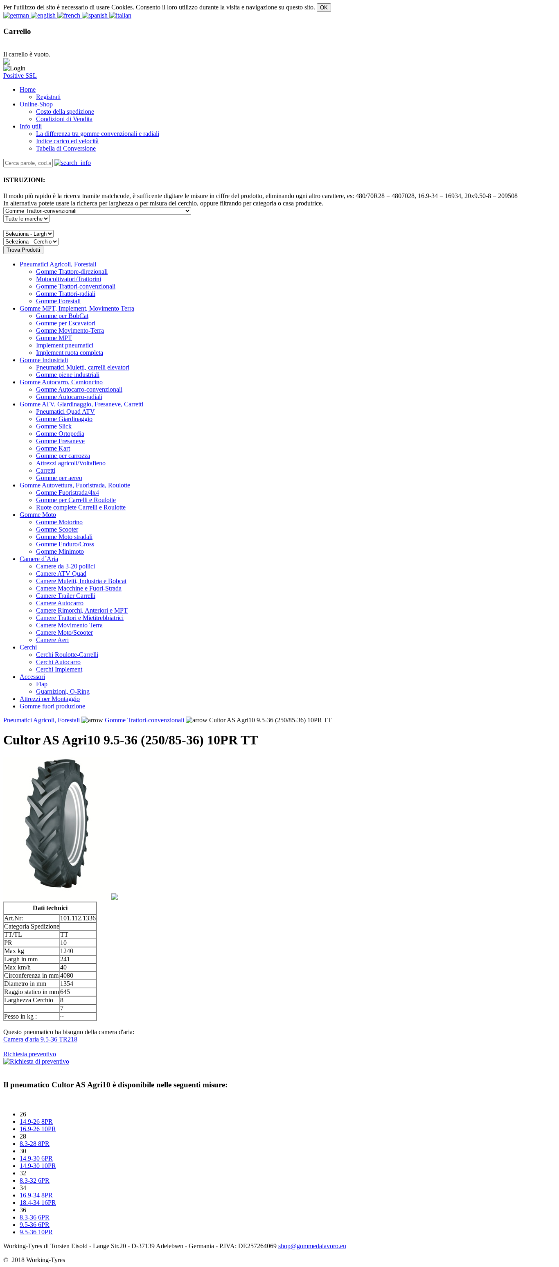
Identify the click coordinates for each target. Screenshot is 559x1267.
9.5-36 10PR (36, 1232)
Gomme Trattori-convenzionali (144, 720)
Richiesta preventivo (29, 1054)
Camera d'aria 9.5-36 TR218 (40, 1039)
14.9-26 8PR (36, 1121)
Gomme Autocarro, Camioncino (61, 382)
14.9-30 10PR (38, 1165)
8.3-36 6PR (35, 1217)
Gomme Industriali (44, 359)
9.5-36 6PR (35, 1224)
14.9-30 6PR (36, 1158)
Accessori (32, 676)
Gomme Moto (38, 514)
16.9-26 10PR (38, 1128)
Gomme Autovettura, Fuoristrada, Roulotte (75, 485)
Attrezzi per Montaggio (50, 698)
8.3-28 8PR (35, 1143)
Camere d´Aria (39, 558)
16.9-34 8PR (36, 1195)
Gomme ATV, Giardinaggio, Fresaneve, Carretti (81, 404)
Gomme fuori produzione (52, 706)
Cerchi (28, 647)
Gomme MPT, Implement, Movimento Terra (77, 308)
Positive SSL (20, 75)
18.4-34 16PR (38, 1202)
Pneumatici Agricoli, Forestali (58, 264)
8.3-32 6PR (35, 1180)
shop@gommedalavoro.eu (312, 1245)
